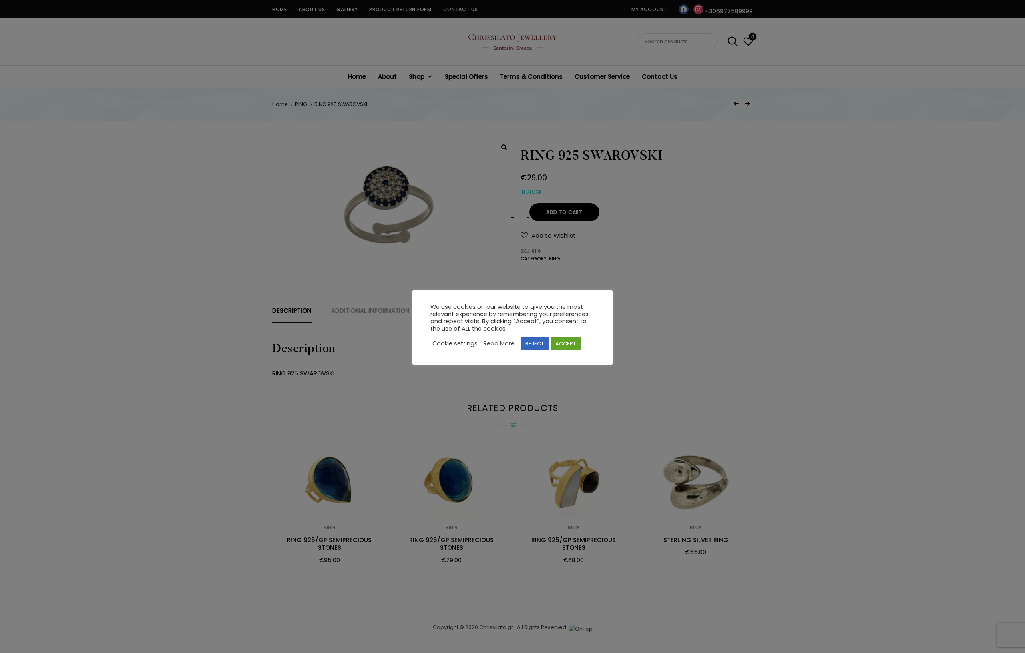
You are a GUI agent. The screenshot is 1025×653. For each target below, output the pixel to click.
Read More (499, 343)
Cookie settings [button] (455, 343)
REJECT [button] (534, 343)
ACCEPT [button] (565, 343)
